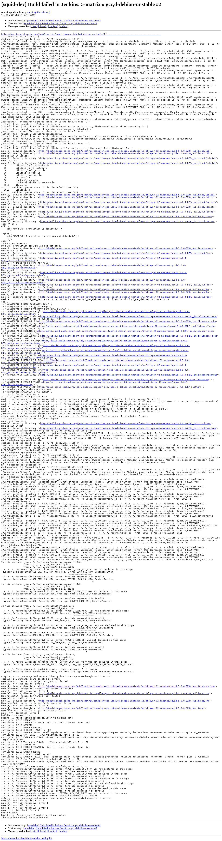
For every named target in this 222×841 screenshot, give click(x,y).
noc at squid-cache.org (38, 12)
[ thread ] (42, 26)
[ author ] (63, 26)
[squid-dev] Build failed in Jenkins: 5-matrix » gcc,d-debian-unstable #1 (64, 20)
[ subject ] (53, 26)
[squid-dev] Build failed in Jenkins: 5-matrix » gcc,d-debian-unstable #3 (60, 23)
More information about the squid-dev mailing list (26, 838)
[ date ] (34, 26)
